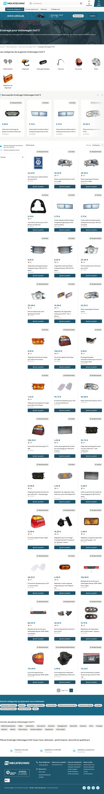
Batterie (22, 705)
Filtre (91, 726)
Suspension (49, 729)
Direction (51, 726)
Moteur (12, 729)
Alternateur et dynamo (8, 705)
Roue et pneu (23, 729)
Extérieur (83, 726)
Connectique (51, 705)
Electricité (73, 726)
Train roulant (60, 729)
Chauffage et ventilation (36, 705)
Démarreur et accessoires (67, 705)
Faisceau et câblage (85, 705)
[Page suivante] (71, 690)
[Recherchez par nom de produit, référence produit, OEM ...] (81, 3)
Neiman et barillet (24, 709)
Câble (20, 726)
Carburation (30, 726)
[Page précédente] (58, 690)
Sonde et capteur (36, 729)
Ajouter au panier (38, 186)
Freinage (99, 726)
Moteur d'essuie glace (8, 709)
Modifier (92, 16)
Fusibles (98, 705)
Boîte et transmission (8, 726)
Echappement (62, 726)
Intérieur (4, 729)
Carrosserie (41, 726)
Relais (35, 709)
